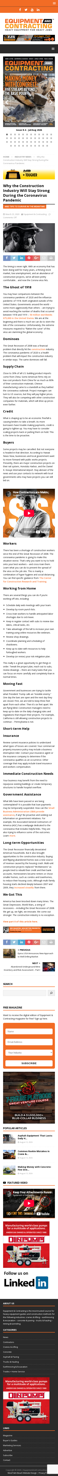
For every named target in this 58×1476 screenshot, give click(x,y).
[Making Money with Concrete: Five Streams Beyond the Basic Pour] (9, 1170)
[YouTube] (32, 10)
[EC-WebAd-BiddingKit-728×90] (29, 931)
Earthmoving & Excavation (15, 1366)
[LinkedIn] (38, 10)
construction (38, 349)
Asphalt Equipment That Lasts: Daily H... (35, 1137)
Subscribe (8, 1455)
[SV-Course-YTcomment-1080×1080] (29, 1121)
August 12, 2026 (26, 1142)
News (5, 1337)
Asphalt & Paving (11, 1356)
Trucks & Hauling (11, 1361)
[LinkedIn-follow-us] (26, 1287)
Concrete (7, 1351)
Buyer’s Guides (10, 1440)
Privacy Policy (44, 1473)
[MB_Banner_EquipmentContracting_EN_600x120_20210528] (29, 177)
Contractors (8, 1342)
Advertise (7, 1450)
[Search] (51, 993)
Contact (6, 1460)
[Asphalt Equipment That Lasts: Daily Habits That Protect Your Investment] (9, 1139)
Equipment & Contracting (35, 214)
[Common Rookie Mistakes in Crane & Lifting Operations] (9, 1154)
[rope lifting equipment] (26, 1266)
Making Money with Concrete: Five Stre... (34, 1168)
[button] (7, 134)
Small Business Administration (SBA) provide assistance (28, 811)
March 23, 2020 (12, 214)
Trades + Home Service (14, 1371)
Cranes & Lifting (10, 1347)
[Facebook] (20, 10)
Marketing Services (12, 1445)
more (12, 835)
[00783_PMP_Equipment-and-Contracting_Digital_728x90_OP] (29, 39)
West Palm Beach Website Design (22, 1473)
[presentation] (7, 102)
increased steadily (24, 887)
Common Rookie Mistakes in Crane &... (33, 1152)
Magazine (7, 1435)
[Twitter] (26, 10)
